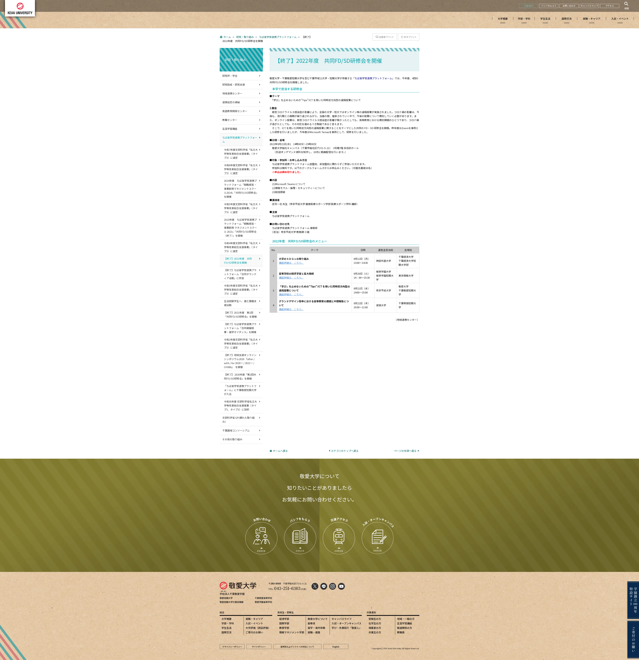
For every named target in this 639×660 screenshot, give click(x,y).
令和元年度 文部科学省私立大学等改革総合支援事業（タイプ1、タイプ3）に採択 (240, 405)
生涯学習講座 (229, 128)
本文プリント (408, 37)
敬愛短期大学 (226, 598)
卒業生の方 (375, 632)
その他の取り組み (232, 439)
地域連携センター (232, 93)
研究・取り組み (245, 37)
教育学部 (284, 628)
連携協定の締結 (231, 102)
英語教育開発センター (234, 111)
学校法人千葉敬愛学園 (232, 594)
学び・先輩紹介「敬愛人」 (347, 628)
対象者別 (528, 5)
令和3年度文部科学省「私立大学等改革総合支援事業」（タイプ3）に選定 (241, 289)
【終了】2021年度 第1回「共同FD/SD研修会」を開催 (240, 314)
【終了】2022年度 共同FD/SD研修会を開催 (238, 260)
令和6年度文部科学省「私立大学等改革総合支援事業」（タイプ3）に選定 (241, 169)
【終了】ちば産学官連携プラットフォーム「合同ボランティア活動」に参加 (240, 274)
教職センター (229, 120)
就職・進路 (314, 632)
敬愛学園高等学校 (263, 602)
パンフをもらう (548, 5)
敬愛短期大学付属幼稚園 (231, 602)
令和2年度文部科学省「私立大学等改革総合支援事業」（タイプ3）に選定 (241, 343)
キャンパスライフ (342, 619)
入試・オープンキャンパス (346, 623)
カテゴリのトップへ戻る (345, 450)
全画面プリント (384, 37)
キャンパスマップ (589, 5)
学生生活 (226, 628)
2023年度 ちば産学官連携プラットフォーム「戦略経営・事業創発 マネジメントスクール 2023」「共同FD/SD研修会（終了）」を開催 (240, 227)
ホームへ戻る (280, 450)
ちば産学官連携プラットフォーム (278, 37)
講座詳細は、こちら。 (291, 262)
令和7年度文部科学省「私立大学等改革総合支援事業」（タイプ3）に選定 (241, 153)
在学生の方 (375, 623)
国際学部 (284, 623)
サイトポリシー (259, 646)
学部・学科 (227, 623)
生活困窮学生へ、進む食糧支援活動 (240, 303)
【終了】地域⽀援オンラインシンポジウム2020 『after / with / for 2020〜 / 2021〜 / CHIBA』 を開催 (240, 361)
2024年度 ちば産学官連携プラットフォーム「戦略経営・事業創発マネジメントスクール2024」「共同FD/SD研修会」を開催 (240, 188)
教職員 (401, 632)
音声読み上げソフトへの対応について (297, 646)
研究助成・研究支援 (233, 84)
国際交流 (226, 632)
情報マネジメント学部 (291, 632)
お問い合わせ (569, 5)
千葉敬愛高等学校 (263, 598)
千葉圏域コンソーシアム (236, 430)
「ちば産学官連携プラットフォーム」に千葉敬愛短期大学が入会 (240, 390)
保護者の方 (375, 628)
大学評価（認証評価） (258, 628)
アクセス (609, 5)
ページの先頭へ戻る (405, 450)
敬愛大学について (318, 619)
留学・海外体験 (316, 628)
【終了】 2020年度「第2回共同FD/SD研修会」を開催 (240, 376)
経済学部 (284, 619)
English (335, 646)
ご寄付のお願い (254, 632)
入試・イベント (254, 623)
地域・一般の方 (406, 619)
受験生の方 (375, 619)
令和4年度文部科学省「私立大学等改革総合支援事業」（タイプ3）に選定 (241, 247)
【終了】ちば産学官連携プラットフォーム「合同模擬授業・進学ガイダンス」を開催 (240, 328)
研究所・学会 (229, 75)
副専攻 (311, 623)
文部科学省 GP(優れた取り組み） (238, 419)
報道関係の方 (404, 628)
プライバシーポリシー (232, 646)
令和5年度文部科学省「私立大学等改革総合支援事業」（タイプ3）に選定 (241, 208)
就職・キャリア (254, 619)
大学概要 (226, 619)
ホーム (227, 37)
